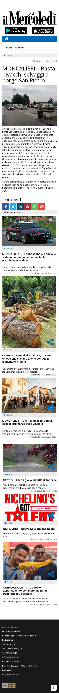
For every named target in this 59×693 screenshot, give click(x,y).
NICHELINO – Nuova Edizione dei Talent (29, 528)
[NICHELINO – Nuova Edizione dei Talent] (30, 507)
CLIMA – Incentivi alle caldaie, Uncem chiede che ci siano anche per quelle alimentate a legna (26, 358)
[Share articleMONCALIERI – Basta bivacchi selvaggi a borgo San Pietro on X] (13, 206)
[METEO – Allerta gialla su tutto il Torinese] (30, 458)
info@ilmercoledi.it (10, 674)
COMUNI (19, 47)
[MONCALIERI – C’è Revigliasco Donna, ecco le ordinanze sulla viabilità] (29, 395)
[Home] (5, 39)
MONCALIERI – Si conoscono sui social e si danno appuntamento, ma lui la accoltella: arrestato (29, 257)
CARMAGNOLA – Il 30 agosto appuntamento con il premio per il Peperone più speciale (25, 590)
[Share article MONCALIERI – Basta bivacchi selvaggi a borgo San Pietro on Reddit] (41, 206)
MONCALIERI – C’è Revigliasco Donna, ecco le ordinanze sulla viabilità (27, 422)
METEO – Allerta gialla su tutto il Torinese (30, 480)
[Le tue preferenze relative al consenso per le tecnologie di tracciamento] (54, 688)
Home (9, 47)
